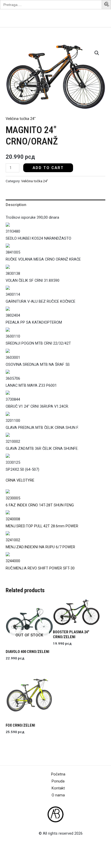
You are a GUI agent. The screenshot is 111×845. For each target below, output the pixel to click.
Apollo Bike (16, 18)
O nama (58, 795)
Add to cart (48, 167)
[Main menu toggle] (100, 18)
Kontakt (58, 788)
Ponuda (58, 781)
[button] (107, 5)
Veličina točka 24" (21, 118)
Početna (58, 774)
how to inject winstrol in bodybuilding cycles (43, 480)
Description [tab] (16, 204)
